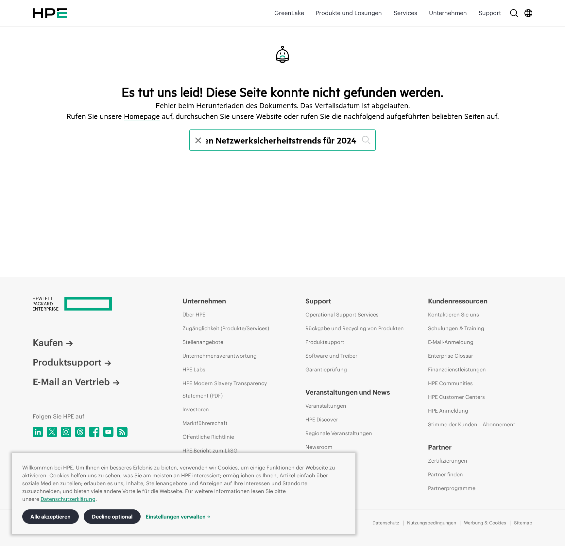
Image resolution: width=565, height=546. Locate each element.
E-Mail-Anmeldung (450, 342)
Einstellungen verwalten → (178, 516)
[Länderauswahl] (528, 13)
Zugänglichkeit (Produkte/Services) (225, 328)
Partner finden (445, 474)
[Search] (514, 13)
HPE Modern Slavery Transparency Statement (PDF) (224, 389)
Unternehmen (448, 13)
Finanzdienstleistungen (457, 369)
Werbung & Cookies (485, 523)
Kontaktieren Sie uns (453, 314)
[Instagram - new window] (66, 432)
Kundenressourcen (458, 301)
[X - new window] (52, 432)
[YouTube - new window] (108, 432)
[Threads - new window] (80, 432)
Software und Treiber (331, 355)
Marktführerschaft (205, 423)
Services (405, 13)
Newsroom (319, 447)
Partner (440, 447)
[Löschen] (197, 140)
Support (490, 13)
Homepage (142, 116)
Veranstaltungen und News (347, 392)
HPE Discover (321, 419)
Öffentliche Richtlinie (208, 437)
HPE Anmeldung (448, 410)
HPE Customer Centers (456, 397)
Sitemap (523, 523)
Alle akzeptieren (50, 516)
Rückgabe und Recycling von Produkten (354, 328)
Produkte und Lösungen (349, 13)
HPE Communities (450, 383)
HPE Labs (193, 369)
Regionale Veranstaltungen (338, 433)
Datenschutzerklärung (68, 499)
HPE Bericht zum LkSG (209, 450)
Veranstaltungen (325, 405)
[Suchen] (366, 140)
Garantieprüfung (326, 369)
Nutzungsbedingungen (431, 523)
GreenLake (289, 13)
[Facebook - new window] (94, 432)
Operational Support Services (342, 314)
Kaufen (48, 343)
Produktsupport (67, 362)
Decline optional (112, 516)
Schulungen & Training (456, 328)
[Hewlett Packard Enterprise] (50, 13)
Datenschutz (385, 523)
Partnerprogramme (451, 488)
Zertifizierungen (447, 460)
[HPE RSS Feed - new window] (122, 432)
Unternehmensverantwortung (219, 355)
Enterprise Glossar (450, 355)
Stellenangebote (202, 342)
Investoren (195, 409)
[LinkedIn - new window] (38, 432)
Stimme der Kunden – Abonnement (471, 424)
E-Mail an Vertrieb (71, 382)
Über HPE (193, 314)
